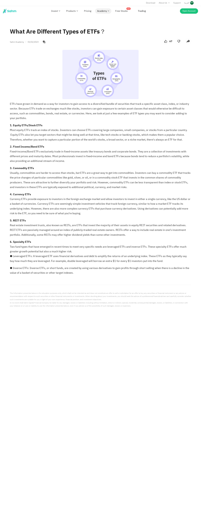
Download (150, 2)
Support (177, 2)
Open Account (189, 11)
